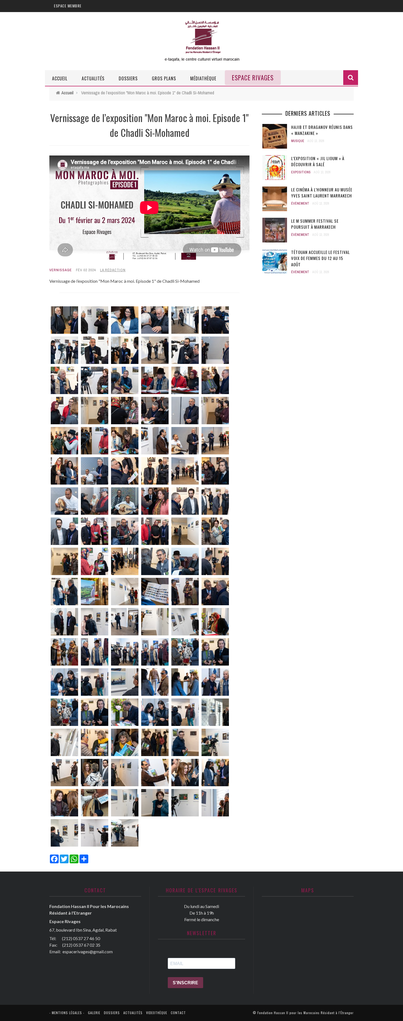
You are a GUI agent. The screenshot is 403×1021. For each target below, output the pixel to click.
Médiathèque (203, 78)
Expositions (301, 172)
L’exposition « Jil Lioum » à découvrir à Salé (317, 161)
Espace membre (68, 6)
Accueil (59, 78)
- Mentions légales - (66, 1012)
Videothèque (156, 1012)
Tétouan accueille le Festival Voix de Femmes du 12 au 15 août (320, 258)
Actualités (93, 78)
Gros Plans (164, 78)
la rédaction (113, 270)
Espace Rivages (253, 77)
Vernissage (60, 270)
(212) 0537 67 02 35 (81, 945)
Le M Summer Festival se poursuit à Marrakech (315, 224)
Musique (297, 141)
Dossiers (128, 78)
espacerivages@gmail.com (88, 951)
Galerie (94, 1012)
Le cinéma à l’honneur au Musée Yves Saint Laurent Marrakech (321, 192)
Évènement (300, 203)
